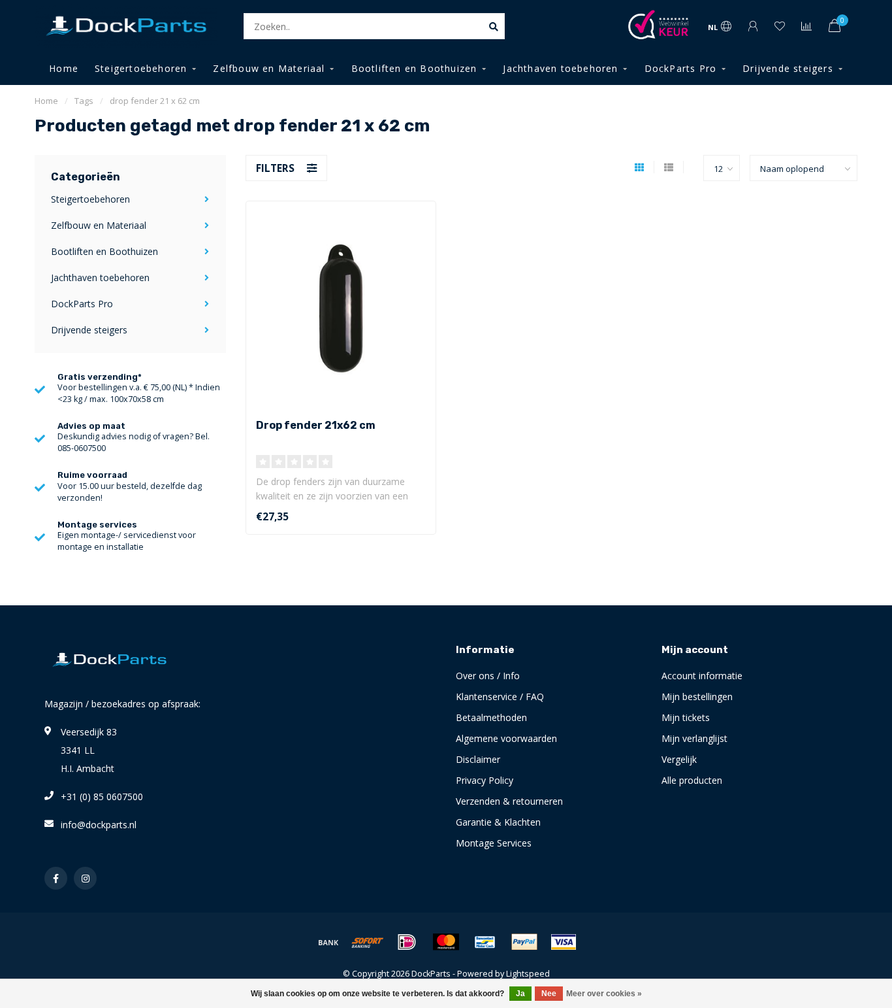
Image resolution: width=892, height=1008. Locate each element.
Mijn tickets (685, 717)
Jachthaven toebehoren (560, 68)
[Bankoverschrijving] (328, 942)
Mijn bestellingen (697, 696)
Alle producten (691, 780)
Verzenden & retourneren (509, 801)
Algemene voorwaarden (506, 738)
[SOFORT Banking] (367, 942)
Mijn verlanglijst (694, 738)
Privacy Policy (484, 780)
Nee (548, 993)
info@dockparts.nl (98, 824)
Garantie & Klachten (498, 822)
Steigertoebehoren (141, 68)
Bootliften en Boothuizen (414, 68)
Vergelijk (679, 759)
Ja (520, 993)
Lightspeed (528, 973)
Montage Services (494, 843)
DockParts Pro (681, 68)
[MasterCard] (446, 942)
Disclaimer (478, 759)
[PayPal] (524, 942)
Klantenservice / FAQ (500, 696)
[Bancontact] (485, 942)
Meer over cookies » (604, 993)
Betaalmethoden (491, 717)
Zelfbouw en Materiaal (269, 68)
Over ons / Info (488, 675)
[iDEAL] (406, 942)
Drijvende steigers (787, 68)
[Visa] (563, 942)
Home (63, 68)
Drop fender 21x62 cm (315, 425)
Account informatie (701, 675)
